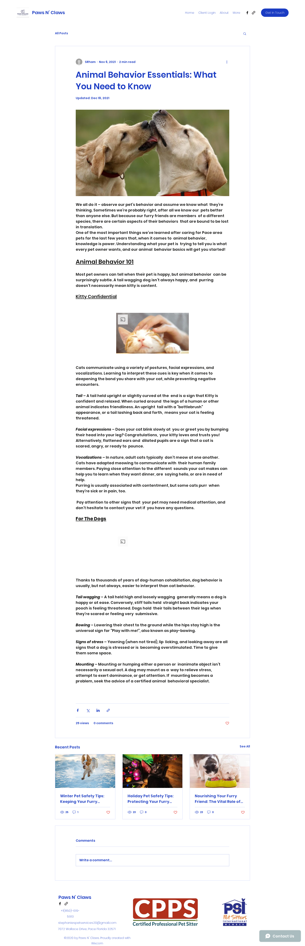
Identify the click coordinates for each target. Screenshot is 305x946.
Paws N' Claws (48, 12)
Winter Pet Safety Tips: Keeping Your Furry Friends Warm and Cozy (83, 798)
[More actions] (226, 61)
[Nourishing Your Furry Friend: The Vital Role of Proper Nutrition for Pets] (220, 771)
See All (245, 746)
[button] (245, 33)
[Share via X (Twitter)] (88, 710)
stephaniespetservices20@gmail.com (87, 922)
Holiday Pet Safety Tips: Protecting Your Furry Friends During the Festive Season (150, 798)
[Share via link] (108, 710)
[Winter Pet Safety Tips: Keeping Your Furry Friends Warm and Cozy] (85, 771)
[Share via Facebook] (78, 710)
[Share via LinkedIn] (98, 710)
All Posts (61, 33)
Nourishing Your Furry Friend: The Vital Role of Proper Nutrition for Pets (218, 798)
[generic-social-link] (253, 13)
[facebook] (247, 13)
